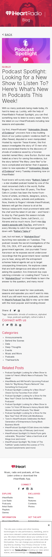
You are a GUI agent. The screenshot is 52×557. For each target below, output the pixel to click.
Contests (32, 503)
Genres (5, 512)
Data (7, 344)
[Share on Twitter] (15, 310)
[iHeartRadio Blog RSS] (20, 325)
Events (8, 350)
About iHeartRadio (10, 521)
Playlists (6, 509)
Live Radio (7, 500)
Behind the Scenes (14, 340)
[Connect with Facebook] (3, 325)
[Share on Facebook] (10, 310)
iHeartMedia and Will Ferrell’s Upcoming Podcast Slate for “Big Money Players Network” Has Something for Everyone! (27, 384)
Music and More (13, 353)
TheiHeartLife (12, 360)
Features (32, 500)
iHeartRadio (26, 467)
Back (8, 34)
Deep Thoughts (13, 347)
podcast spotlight (21, 317)
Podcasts (9, 356)
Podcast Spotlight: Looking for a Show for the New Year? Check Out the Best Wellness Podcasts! (25, 399)
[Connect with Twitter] (7, 325)
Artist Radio (7, 506)
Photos (31, 506)
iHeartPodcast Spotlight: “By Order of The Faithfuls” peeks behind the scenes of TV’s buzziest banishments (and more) (24, 445)
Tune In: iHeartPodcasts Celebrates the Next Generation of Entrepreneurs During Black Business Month (25, 422)
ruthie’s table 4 (38, 317)
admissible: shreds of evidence (22, 314)
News (30, 497)
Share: (5, 310)
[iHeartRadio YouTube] (16, 325)
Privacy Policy (35, 552)
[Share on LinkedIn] (19, 310)
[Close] (49, 525)
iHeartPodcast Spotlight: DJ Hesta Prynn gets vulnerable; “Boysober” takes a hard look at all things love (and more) (26, 436)
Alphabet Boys (32, 236)
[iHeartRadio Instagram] (12, 325)
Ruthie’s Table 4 (40, 179)
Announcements (13, 337)
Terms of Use (21, 550)
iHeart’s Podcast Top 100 (17, 299)
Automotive (33, 521)
